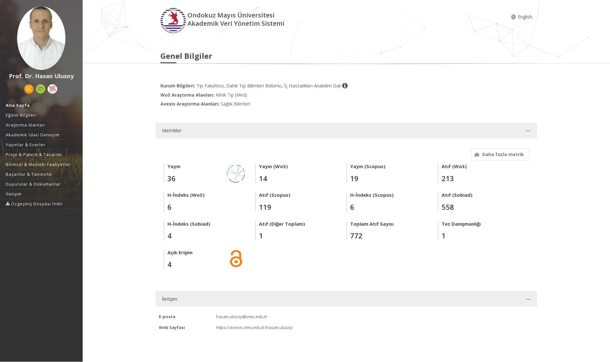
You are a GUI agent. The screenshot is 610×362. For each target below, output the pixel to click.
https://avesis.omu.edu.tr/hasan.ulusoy (254, 327)
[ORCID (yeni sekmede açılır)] (40, 89)
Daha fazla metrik (503, 154)
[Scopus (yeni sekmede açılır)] (29, 89)
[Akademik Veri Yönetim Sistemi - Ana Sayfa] (173, 20)
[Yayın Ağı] (236, 173)
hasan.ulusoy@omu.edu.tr (241, 316)
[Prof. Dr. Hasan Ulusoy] (41, 38)
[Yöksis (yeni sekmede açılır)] (52, 89)
